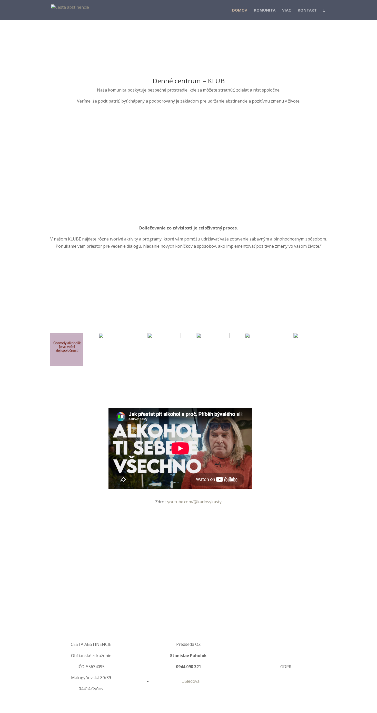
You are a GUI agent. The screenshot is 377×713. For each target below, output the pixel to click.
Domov (239, 10)
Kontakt (307, 10)
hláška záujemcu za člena (288, 644)
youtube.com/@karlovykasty (194, 502)
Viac (286, 10)
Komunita (264, 10)
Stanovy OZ (286, 655)
